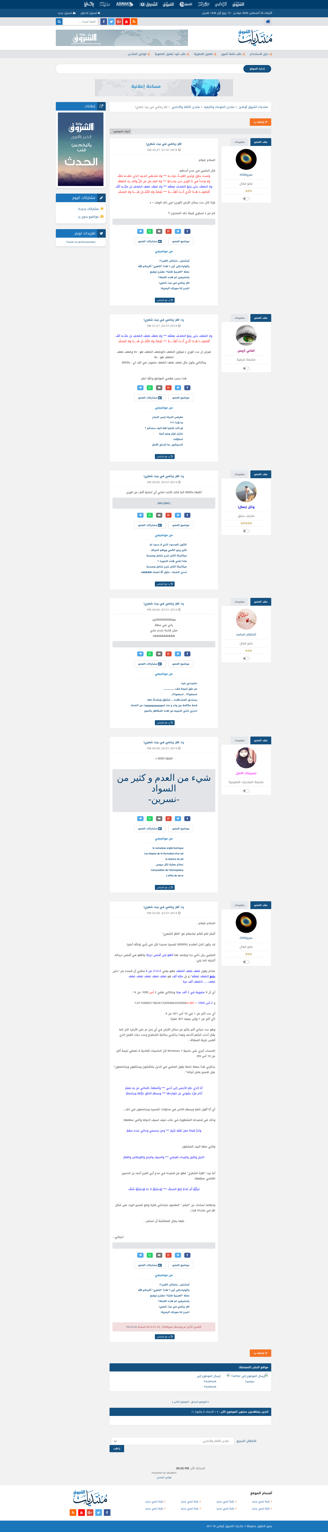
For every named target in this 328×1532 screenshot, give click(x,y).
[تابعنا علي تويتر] (111, 21)
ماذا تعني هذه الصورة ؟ (172, 561)
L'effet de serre (174, 875)
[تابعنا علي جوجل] (119, 21)
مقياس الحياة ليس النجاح (167, 417)
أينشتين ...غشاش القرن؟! (174, 260)
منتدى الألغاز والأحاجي (186, 107)
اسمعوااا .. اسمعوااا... (184, 694)
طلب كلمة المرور (231, 54)
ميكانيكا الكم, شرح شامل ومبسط (167, 555)
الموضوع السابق (199, 1402)
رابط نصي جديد (261, 1501)
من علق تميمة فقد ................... (180, 688)
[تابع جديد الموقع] (134, 21)
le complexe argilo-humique (168, 848)
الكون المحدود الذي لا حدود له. (168, 544)
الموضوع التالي (181, 1402)
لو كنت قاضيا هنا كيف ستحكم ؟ (164, 428)
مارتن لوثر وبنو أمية (171, 433)
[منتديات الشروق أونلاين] (268, 21)
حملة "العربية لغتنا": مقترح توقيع (169, 271)
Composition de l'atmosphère (167, 870)
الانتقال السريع (246, 1441)
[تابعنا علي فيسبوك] (103, 21)
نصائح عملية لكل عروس (169, 864)
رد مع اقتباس (164, 300)
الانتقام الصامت (246, 634)
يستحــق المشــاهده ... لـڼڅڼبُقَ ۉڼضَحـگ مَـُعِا (172, 699)
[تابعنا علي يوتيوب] (126, 21)
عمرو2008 (246, 175)
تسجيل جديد (65, 13)
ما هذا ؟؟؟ (176, 422)
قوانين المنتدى (137, 54)
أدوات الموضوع (122, 131)
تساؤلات (178, 439)
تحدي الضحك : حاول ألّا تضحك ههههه (164, 572)
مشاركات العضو (148, 241)
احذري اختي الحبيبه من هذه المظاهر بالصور (170, 710)
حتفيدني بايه (189, 683)
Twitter (249, 1381)
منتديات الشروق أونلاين (253, 107)
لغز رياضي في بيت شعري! (174, 282)
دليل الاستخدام (259, 54)
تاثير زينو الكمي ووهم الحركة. (169, 550)
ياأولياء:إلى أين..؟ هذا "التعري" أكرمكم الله (163, 266)
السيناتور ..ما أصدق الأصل (167, 444)
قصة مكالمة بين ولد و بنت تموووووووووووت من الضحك (164, 705)
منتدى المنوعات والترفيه (219, 107)
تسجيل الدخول (89, 13)
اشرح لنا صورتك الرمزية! (175, 288)
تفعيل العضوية (203, 54)
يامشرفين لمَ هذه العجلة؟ (173, 277)
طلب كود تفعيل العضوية (170, 54)
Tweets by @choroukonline (80, 242)
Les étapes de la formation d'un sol (163, 853)
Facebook (210, 1386)
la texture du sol (174, 859)
